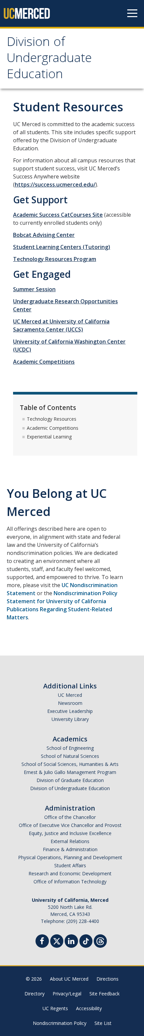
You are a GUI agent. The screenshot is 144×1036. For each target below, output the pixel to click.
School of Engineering (70, 748)
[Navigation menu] (132, 13)
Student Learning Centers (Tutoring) (61, 247)
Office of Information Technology (69, 881)
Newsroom (70, 703)
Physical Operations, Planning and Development (70, 857)
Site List (103, 1023)
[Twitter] (57, 940)
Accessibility (89, 1008)
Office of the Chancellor (70, 817)
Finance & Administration (70, 849)
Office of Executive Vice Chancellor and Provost (70, 825)
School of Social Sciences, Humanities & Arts (70, 764)
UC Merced (70, 695)
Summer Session (34, 289)
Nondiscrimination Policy (59, 1023)
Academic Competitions (44, 361)
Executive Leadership (70, 711)
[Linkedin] (71, 942)
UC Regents (55, 1008)
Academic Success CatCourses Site (58, 214)
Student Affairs (70, 865)
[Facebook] (42, 942)
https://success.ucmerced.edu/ (55, 184)
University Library (70, 719)
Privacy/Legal (67, 993)
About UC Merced (69, 979)
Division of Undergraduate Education (49, 59)
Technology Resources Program (54, 259)
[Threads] (100, 940)
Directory (34, 993)
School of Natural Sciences (70, 756)
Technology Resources (51, 419)
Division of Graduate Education (70, 780)
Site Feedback (104, 993)
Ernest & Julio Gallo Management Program (70, 772)
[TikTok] (86, 940)
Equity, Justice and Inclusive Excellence (70, 833)
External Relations (70, 841)
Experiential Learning (49, 436)
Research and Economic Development (70, 873)
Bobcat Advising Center (44, 235)
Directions (107, 979)
